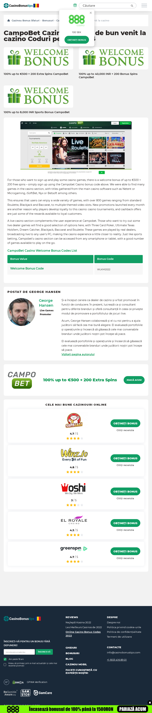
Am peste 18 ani (16, 659)
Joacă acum (134, 380)
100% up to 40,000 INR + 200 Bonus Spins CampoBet (108, 75)
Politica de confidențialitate (124, 631)
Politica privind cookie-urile (124, 627)
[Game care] (43, 693)
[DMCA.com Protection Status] (18, 682)
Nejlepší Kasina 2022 (78, 622)
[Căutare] (131, 5)
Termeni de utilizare (119, 636)
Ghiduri (71, 647)
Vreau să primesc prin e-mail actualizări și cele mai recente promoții (32, 664)
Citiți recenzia (125, 430)
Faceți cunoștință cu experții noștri (81, 671)
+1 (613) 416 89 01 (117, 659)
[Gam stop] (25, 693)
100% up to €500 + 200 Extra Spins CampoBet (36, 74)
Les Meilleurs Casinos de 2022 (84, 627)
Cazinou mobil (76, 664)
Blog (69, 658)
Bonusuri (48, 20)
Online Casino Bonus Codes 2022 (83, 633)
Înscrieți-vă (44, 652)
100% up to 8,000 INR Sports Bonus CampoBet (37, 112)
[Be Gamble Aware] (10, 693)
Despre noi (113, 622)
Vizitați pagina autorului (78, 354)
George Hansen (46, 303)
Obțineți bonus (76, 40)
